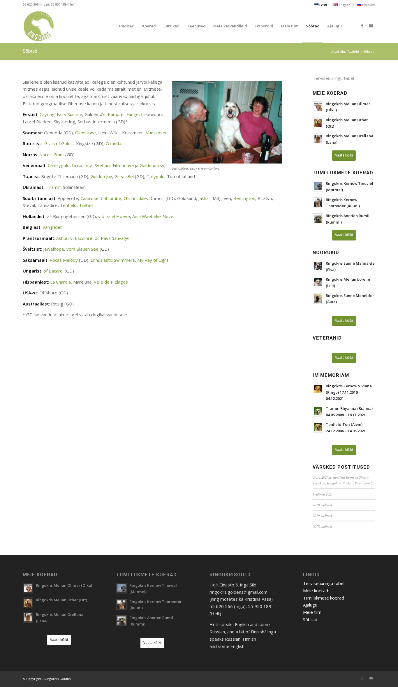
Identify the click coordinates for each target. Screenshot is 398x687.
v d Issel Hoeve (114, 216)
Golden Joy (101, 176)
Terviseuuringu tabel (333, 78)
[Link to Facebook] (362, 25)
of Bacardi (53, 271)
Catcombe (111, 198)
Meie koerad (315, 590)
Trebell (86, 205)
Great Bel (124, 176)
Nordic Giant (51, 154)
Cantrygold (59, 165)
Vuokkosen (157, 133)
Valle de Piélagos (111, 282)
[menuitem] (320, 4)
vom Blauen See (82, 249)
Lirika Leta (82, 165)
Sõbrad (30, 51)
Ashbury (64, 238)
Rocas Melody (64, 260)
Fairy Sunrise (69, 114)
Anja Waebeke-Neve (152, 216)
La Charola (60, 282)
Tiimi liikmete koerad (323, 598)
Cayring (47, 114)
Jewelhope (53, 249)
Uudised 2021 (323, 493)
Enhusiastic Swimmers (113, 260)
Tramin (54, 187)
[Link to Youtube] (371, 25)
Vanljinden (53, 227)
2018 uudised (322, 526)
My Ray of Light (152, 260)
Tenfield (68, 205)
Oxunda (113, 143)
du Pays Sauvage (112, 238)
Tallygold (156, 176)
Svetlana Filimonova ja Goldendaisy (129, 165)
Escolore (83, 238)
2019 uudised (322, 515)
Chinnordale (135, 198)
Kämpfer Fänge (123, 114)
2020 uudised (322, 504)
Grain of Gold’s (59, 143)
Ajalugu (310, 605)
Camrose (89, 198)
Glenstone (85, 133)
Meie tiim (312, 612)
